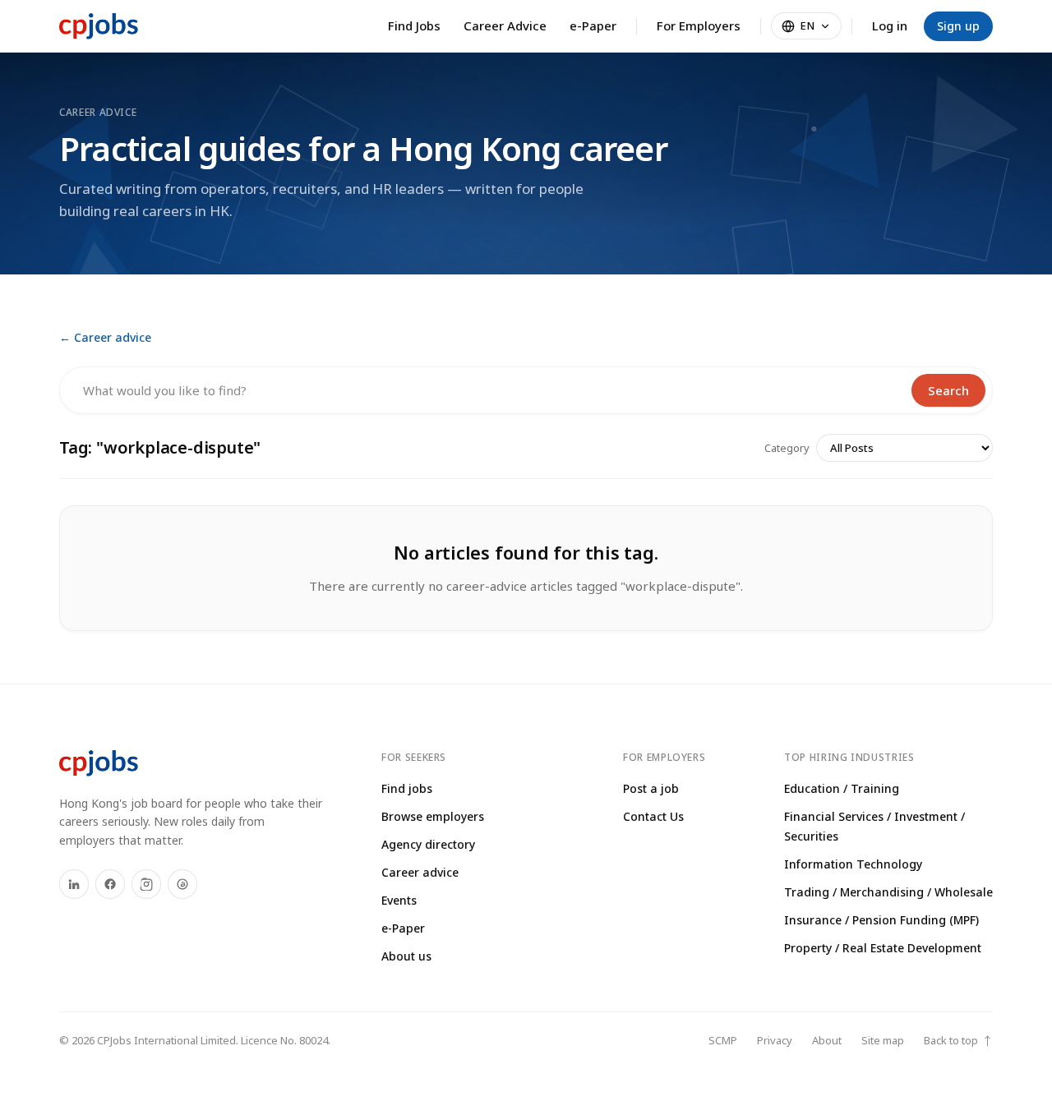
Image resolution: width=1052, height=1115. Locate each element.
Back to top (958, 1040)
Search (948, 390)
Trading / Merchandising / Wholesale (888, 892)
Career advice (420, 872)
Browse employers (432, 816)
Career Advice (505, 25)
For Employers (699, 25)
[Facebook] (110, 884)
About (827, 1040)
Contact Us (653, 816)
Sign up (958, 26)
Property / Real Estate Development (882, 948)
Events (399, 900)
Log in (889, 25)
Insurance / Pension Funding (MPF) (881, 920)
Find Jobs (414, 25)
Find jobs (406, 788)
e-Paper (593, 25)
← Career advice (105, 337)
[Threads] (182, 884)
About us (406, 956)
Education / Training (841, 788)
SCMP (722, 1040)
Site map (882, 1040)
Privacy (774, 1040)
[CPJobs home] (98, 26)
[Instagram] (146, 884)
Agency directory (428, 844)
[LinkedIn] (74, 884)
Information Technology (853, 864)
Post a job (651, 788)
